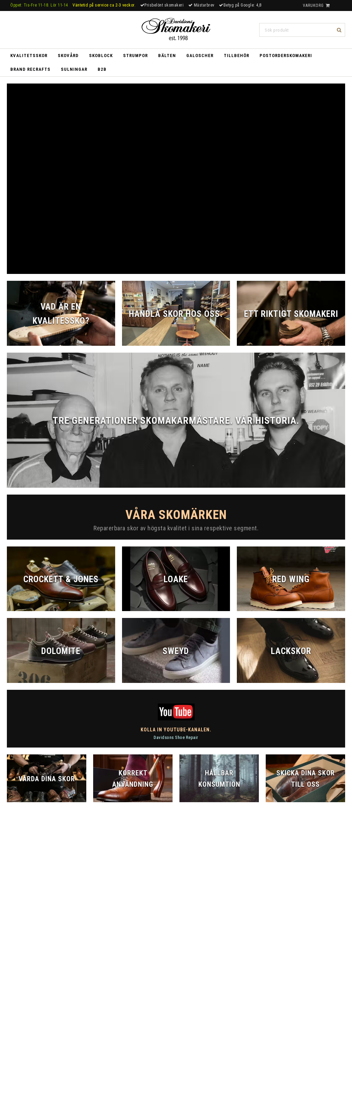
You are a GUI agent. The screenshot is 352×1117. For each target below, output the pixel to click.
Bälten (167, 55)
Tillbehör (236, 55)
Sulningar (74, 69)
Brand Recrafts (30, 69)
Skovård (68, 55)
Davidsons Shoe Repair (176, 737)
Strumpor (135, 55)
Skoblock (101, 55)
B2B (102, 69)
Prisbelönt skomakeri (164, 5)
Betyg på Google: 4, (241, 5)
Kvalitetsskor (28, 55)
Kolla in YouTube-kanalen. (176, 729)
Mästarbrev (203, 5)
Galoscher (199, 55)
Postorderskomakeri (286, 55)
